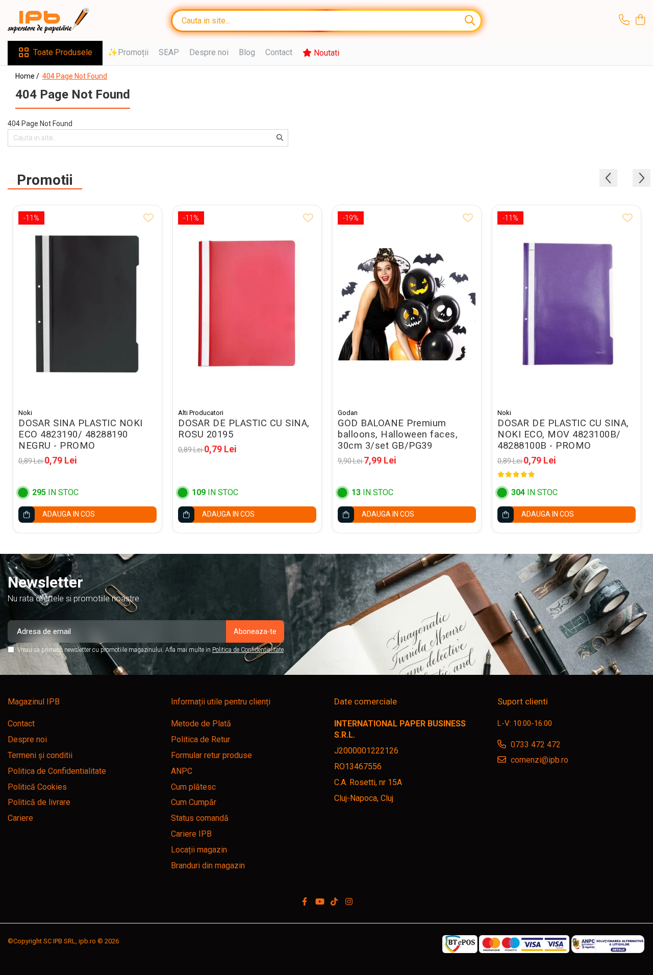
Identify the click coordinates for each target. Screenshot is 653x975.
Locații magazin (199, 850)
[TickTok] (334, 902)
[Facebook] (304, 902)
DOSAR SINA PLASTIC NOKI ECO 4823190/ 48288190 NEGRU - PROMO (80, 434)
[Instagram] (349, 902)
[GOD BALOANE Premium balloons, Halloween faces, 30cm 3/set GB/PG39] (407, 304)
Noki (25, 413)
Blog (247, 52)
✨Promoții (128, 52)
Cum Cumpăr (193, 802)
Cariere (20, 818)
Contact (278, 52)
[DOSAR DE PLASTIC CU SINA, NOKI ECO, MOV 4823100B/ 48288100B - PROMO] (566, 304)
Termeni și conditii (40, 755)
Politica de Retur (200, 739)
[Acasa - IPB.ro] (59, 20)
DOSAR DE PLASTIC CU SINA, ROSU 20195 (244, 429)
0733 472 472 (535, 744)
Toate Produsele (62, 52)
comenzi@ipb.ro (538, 760)
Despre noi (209, 52)
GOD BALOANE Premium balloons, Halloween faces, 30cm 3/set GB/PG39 (398, 434)
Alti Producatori (200, 413)
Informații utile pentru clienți (220, 701)
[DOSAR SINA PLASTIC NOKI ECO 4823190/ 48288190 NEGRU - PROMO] (87, 304)
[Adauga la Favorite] (148, 218)
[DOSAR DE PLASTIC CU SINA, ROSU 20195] (247, 304)
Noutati (325, 53)
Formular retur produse (211, 755)
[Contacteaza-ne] (624, 20)
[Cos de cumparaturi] (640, 20)
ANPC (181, 771)
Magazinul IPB (34, 701)
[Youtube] (319, 902)
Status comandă (200, 818)
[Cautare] (470, 20)
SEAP (169, 52)
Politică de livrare (39, 802)
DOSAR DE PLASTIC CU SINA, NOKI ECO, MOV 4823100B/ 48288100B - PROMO (563, 434)
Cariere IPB (191, 834)
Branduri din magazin (208, 865)
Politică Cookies (37, 787)
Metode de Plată (201, 723)
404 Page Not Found (74, 76)
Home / (28, 76)
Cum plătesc (193, 787)
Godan (348, 413)
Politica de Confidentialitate (248, 649)
